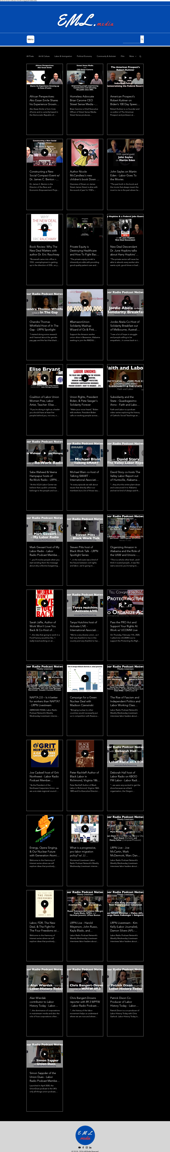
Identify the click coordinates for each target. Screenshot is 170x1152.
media (105, 24)
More (131, 56)
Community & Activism (106, 56)
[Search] (142, 39)
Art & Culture (44, 56)
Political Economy (84, 56)
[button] (140, 56)
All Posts (30, 56)
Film (122, 56)
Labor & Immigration (63, 56)
